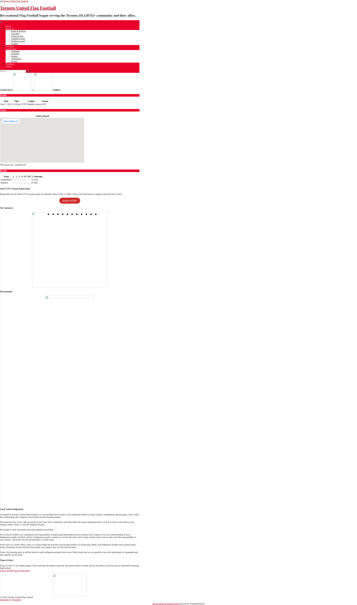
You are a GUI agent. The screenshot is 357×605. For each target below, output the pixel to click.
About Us (10, 28)
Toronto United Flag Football (28, 7)
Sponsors (10, 46)
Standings (15, 51)
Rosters (14, 56)
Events (14, 61)
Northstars (10, 64)
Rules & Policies (18, 31)
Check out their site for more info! (15, 570)
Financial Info (17, 36)
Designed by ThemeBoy (11, 600)
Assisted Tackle (18, 38)
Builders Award (18, 41)
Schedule (15, 54)
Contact (14, 44)
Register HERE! (69, 200)
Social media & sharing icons (166, 603)
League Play (11, 49)
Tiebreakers (16, 59)
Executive (15, 33)
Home (8, 26)
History (9, 66)
